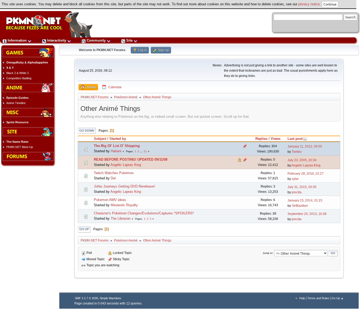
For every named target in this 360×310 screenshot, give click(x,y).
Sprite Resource (17, 122)
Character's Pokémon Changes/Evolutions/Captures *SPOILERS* (144, 213)
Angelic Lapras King (125, 165)
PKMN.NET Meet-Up (19, 147)
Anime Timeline (16, 103)
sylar (295, 179)
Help (302, 298)
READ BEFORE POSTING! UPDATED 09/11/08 (130, 159)
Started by (117, 139)
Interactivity (56, 40)
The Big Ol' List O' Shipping (117, 146)
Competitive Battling (18, 78)
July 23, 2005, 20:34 (302, 160)
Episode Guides (17, 97)
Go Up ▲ (338, 298)
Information (17, 40)
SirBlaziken (300, 206)
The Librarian (120, 218)
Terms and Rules (318, 298)
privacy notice (309, 4)
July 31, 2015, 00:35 (302, 187)
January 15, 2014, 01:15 (305, 200)
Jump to (268, 253)
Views (275, 139)
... (141, 151)
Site (129, 40)
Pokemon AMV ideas (110, 200)
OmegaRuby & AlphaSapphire (27, 62)
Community (96, 40)
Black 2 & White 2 (17, 73)
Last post (295, 139)
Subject (100, 139)
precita (296, 192)
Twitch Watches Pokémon (114, 173)
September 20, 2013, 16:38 (307, 214)
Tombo (296, 152)
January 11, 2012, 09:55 (305, 146)
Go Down (86, 130)
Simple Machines (110, 298)
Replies (261, 139)
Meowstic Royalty (124, 205)
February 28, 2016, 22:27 (306, 173)
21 (145, 151)
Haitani (116, 151)
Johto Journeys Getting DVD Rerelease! (124, 186)
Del (113, 178)
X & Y (10, 67)
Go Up (84, 229)
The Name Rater (17, 141)
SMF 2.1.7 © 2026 (86, 298)
